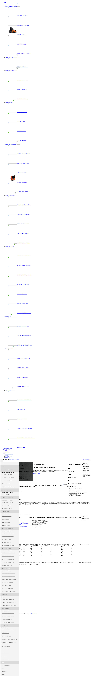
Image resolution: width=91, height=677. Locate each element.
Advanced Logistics (9, 454)
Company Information (7, 448)
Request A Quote (36, 473)
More (4, 453)
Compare (88, 562)
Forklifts (4, 2)
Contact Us (7, 457)
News (6, 455)
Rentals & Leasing (6, 449)
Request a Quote (8, 456)
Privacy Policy (34, 613)
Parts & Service (6, 450)
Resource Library (6, 451)
